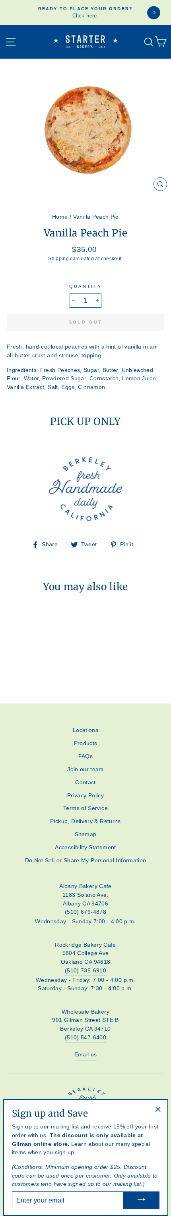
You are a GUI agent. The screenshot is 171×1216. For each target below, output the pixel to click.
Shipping (58, 258)
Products (85, 743)
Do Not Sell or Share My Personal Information (85, 860)
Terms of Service (85, 808)
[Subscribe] (141, 1200)
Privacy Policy (85, 795)
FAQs (85, 756)
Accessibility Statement (85, 847)
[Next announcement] (153, 12)
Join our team (85, 769)
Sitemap (86, 834)
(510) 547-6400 (85, 1037)
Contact (85, 782)
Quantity (85, 286)
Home (60, 216)
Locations (85, 730)
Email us (85, 1054)
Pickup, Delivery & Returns (85, 821)
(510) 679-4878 (85, 912)
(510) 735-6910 (85, 970)
